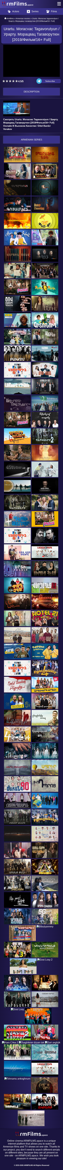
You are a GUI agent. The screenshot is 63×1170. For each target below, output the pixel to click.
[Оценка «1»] (3, 81)
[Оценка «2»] (7, 81)
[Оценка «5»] (16, 81)
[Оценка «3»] (10, 81)
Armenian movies (23, 18)
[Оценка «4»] (13, 81)
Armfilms (10, 18)
